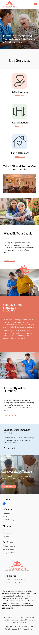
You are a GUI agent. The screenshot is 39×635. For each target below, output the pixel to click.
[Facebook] (4, 503)
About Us (7, 526)
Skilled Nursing (19, 92)
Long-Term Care (20, 152)
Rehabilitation (20, 122)
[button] (35, 4)
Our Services (8, 542)
